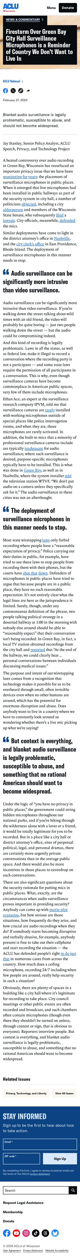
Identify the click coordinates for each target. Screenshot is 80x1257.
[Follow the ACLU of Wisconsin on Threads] (45, 1233)
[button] (20, 91)
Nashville (62, 238)
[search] (73, 1190)
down (43, 572)
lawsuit (9, 220)
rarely (50, 409)
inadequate (34, 448)
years (32, 176)
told (68, 475)
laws (46, 539)
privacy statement (40, 1173)
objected (29, 203)
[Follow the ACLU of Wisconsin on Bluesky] (55, 1233)
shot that (30, 572)
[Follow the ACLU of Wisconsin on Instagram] (26, 1233)
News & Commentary (23, 19)
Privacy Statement (33, 1250)
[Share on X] (13, 92)
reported (38, 649)
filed (59, 214)
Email (8, 1141)
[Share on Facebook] (5, 92)
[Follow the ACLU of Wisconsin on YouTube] (16, 1233)
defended (67, 220)
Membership (13, 1212)
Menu (51, 8)
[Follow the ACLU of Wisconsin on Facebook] (6, 1233)
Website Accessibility (56, 1250)
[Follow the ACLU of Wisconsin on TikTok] (35, 1233)
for (25, 176)
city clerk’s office (30, 243)
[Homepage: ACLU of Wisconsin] (16, 8)
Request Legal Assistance (23, 1203)
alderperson (13, 209)
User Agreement (12, 1250)
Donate (68, 7)
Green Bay (32, 470)
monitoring (12, 176)
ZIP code (10, 1156)
